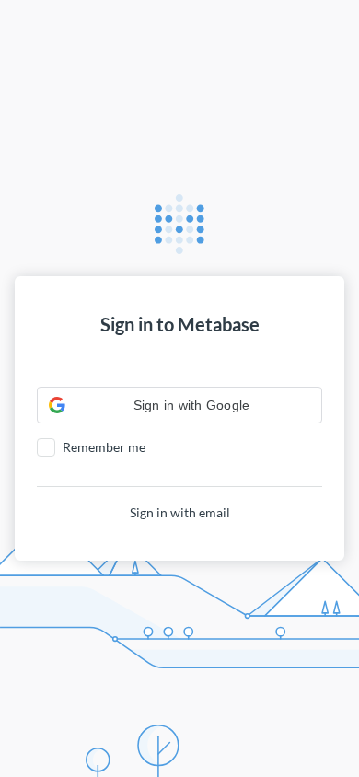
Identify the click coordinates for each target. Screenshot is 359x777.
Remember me (104, 447)
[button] (179, 405)
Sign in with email (180, 512)
